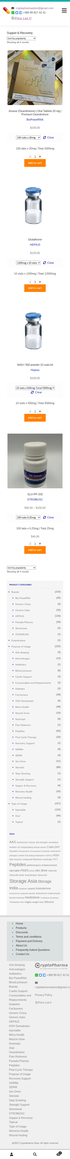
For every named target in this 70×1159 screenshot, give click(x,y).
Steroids (19, 767)
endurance (55, 851)
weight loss (38, 902)
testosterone (43, 888)
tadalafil (31, 888)
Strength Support (24, 779)
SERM (18, 755)
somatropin (31, 875)
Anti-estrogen (22, 658)
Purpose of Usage (21, 646)
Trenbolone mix (16, 902)
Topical (19, 822)
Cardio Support (23, 676)
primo (31, 871)
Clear (50, 137)
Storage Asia (23, 881)
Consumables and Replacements (33, 682)
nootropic (48, 859)
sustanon (23, 888)
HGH (56, 855)
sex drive (41, 870)
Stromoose (21, 628)
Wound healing (23, 797)
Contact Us (22, 954)
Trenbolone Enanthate (49, 898)
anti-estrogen (42, 842)
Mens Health (22, 707)
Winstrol (49, 901)
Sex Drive (20, 761)
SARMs (19, 749)
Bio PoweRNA (22, 598)
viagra (27, 901)
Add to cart (35, 162)
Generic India (22, 610)
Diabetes (20, 688)
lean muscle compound (20, 859)
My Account (11, 1154)
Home (19, 923)
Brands (15, 592)
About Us (21, 945)
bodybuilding (27, 847)
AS (19, 847)
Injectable (20, 809)
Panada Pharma (24, 622)
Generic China (23, 604)
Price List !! (44, 1002)
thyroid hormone (16, 898)
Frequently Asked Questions (33, 949)
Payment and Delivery (29, 941)
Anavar (31, 842)
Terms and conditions (28, 936)
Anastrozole (22, 842)
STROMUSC (22, 634)
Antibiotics (20, 664)
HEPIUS (19, 616)
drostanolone (24, 851)
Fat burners (21, 694)
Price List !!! (23, 18)
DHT (57, 847)
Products (21, 927)
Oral (17, 816)
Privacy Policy (43, 995)
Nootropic (20, 719)
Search (35, 1154)
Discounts (22, 932)
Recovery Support (25, 743)
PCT (55, 859)
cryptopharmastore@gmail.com (34, 8)
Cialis (50, 846)
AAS (12, 842)
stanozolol (42, 875)
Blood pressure (23, 670)
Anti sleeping (22, 652)
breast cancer (40, 847)
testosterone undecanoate (48, 893)
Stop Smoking (22, 773)
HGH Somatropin (24, 701)
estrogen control (16, 855)
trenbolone (32, 897)
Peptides (20, 731)
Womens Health (23, 791)
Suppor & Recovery (25, 785)
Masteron (37, 859)
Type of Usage (19, 803)
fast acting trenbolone (35, 855)
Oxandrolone (18, 640)
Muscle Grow (22, 713)
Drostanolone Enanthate (40, 851)
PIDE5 (24, 870)
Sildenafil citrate (16, 875)
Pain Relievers (23, 725)
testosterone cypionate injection (22, 893)
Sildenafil (52, 871)
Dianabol (13, 851)
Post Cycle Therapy (25, 737)
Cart (54, 1152)
